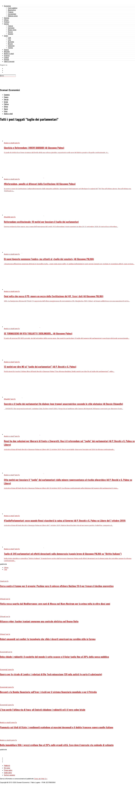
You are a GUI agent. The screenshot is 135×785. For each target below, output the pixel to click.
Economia (7, 6)
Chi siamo (7, 768)
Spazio (6, 50)
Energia (6, 18)
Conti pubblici (12, 8)
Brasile (10, 44)
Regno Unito (12, 30)
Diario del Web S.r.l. (40, 779)
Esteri (6, 36)
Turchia (10, 48)
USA (9, 38)
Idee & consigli (9, 62)
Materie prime (13, 16)
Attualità (7, 52)
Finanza (10, 12)
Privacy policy (8, 770)
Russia (10, 32)
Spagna (10, 34)
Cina (9, 40)
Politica (6, 22)
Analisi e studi (9, 54)
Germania (11, 28)
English (6, 60)
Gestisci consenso (9, 775)
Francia (10, 26)
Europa (6, 24)
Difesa (6, 20)
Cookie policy (8, 772)
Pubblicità (7, 765)
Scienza (6, 56)
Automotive (12, 10)
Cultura (6, 58)
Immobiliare (12, 14)
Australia (11, 42)
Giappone (11, 46)
